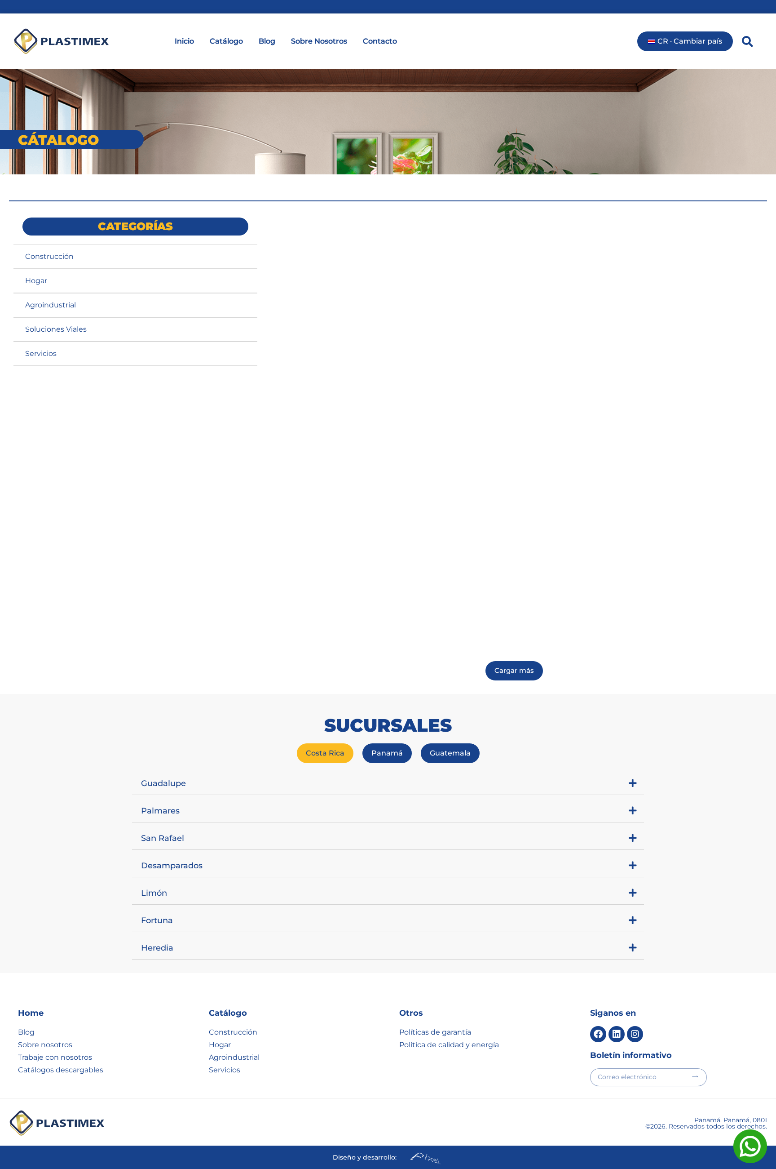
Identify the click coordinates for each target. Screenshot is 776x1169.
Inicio (184, 41)
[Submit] (695, 1076)
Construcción (49, 256)
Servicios (41, 353)
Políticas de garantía (435, 1032)
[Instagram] (635, 1034)
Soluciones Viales (56, 329)
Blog (267, 41)
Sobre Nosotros (319, 41)
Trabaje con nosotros (55, 1057)
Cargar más (514, 670)
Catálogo (226, 41)
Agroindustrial (50, 305)
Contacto (380, 41)
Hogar (36, 280)
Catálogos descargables (60, 1070)
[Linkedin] (616, 1034)
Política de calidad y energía (449, 1044)
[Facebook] (598, 1034)
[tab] (325, 753)
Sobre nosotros (45, 1044)
